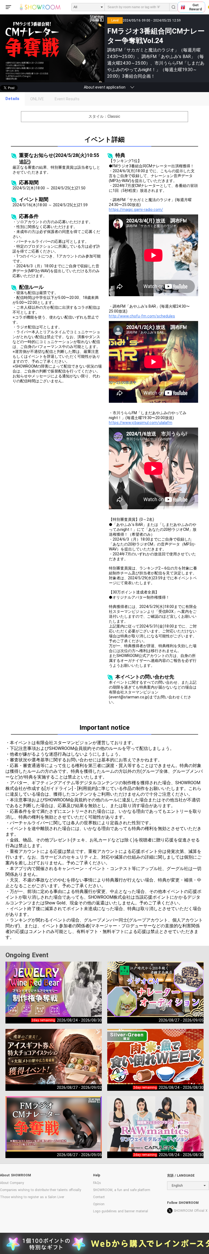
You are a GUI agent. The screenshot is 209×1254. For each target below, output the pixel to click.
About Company (12, 1183)
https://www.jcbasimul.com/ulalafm (140, 422)
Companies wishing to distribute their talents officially (40, 1190)
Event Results (67, 98)
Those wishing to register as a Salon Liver (32, 1197)
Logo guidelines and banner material (120, 1211)
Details (12, 98)
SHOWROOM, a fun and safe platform (121, 1190)
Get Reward (195, 7)
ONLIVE (37, 98)
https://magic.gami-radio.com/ (136, 209)
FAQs (97, 1183)
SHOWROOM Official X (191, 1211)
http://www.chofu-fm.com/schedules (142, 316)
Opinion (98, 1204)
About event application (104, 87)
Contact (99, 1197)
